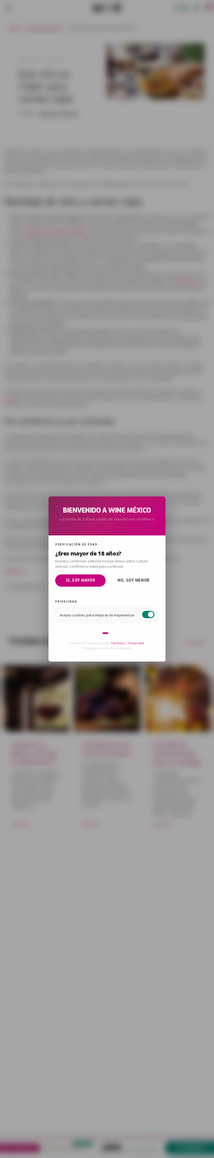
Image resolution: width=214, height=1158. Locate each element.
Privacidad (136, 643)
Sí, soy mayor (80, 580)
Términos (118, 643)
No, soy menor (133, 580)
